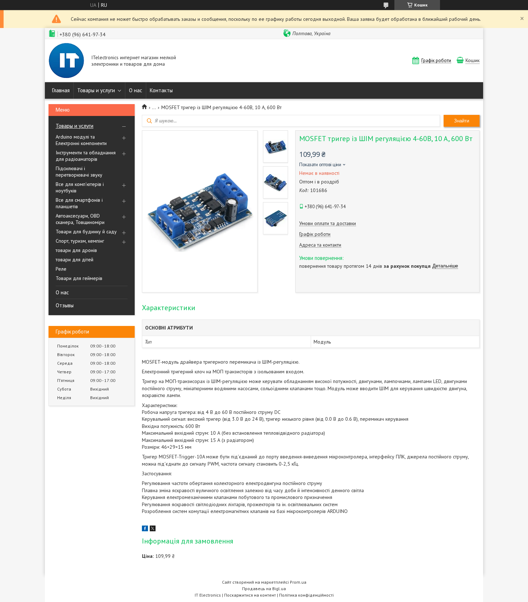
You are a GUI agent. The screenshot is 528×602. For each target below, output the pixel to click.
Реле (61, 269)
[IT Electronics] (66, 61)
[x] (153, 529)
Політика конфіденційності (306, 595)
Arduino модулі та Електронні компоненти (81, 140)
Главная (61, 90)
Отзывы (65, 305)
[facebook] (145, 529)
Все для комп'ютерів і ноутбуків (80, 187)
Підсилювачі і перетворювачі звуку (79, 171)
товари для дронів (76, 250)
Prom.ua (298, 582)
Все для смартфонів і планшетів (79, 203)
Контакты (161, 90)
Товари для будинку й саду (86, 231)
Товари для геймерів (79, 278)
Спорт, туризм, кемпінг (80, 241)
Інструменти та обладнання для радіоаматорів (86, 155)
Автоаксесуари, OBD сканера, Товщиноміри (80, 219)
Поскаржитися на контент (250, 595)
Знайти (461, 120)
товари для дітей (74, 259)
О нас (135, 90)
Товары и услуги (96, 90)
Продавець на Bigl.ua (264, 588)
